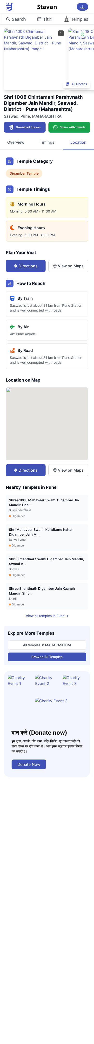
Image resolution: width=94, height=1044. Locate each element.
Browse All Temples (47, 657)
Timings (47, 142)
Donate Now (28, 764)
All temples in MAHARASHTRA (47, 645)
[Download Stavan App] (82, 7)
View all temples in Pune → (47, 616)
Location (78, 142)
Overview (15, 142)
